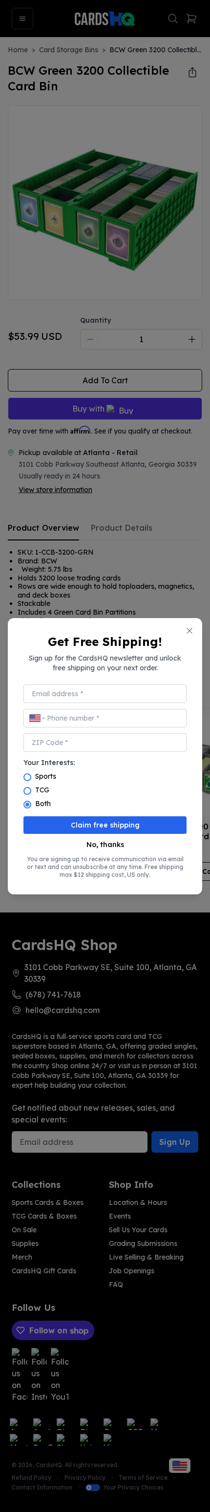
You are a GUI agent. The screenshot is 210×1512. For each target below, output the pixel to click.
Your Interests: (49, 762)
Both (43, 803)
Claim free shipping (105, 825)
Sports (45, 776)
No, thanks (105, 844)
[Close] (189, 631)
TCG (42, 790)
